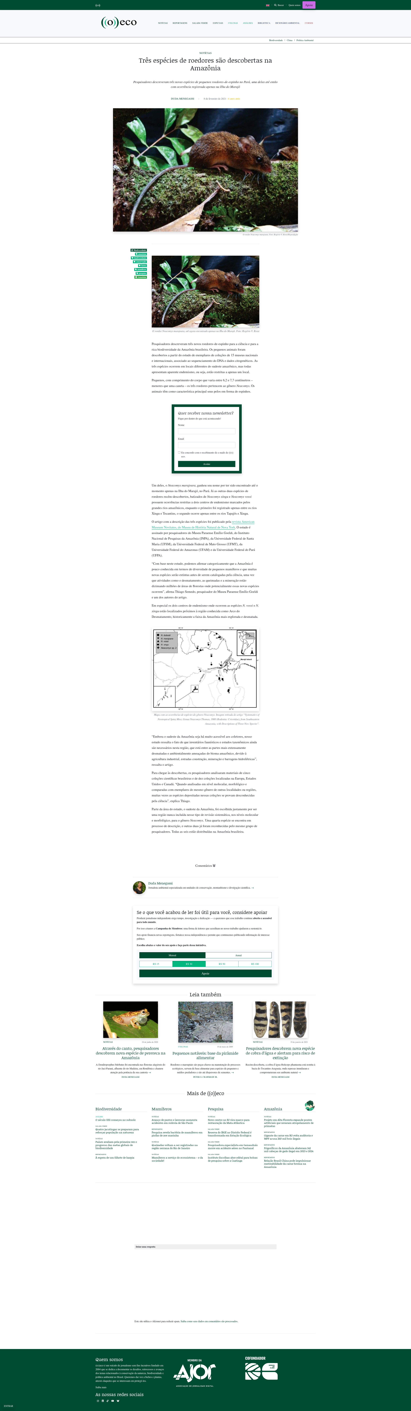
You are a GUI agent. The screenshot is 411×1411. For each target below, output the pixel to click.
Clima (289, 40)
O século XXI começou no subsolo (116, 1120)
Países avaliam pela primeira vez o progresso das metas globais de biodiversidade (116, 1145)
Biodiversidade (276, 40)
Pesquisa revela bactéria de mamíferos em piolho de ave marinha (177, 1133)
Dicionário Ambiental (287, 23)
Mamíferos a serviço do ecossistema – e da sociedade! (177, 1159)
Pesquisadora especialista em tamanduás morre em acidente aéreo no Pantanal (233, 1146)
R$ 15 (156, 964)
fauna (143, 265)
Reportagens (180, 23)
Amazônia (142, 277)
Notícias (163, 23)
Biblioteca (264, 23)
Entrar (8, 1405)
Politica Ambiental (305, 40)
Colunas (233, 23)
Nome (181, 425)
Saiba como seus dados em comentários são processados (209, 1321)
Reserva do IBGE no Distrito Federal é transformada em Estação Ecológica (229, 1133)
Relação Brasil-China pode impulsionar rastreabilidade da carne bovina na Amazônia (287, 1163)
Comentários (203, 865)
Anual (238, 955)
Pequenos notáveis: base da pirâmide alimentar (205, 1055)
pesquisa (142, 273)
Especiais (218, 23)
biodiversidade (140, 257)
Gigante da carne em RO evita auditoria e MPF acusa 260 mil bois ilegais (288, 1136)
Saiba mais (101, 1387)
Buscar (280, 5)
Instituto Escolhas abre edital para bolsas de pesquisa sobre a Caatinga (233, 1159)
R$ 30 (189, 964)
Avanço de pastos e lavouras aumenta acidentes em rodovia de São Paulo (174, 1121)
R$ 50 (222, 964)
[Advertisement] (289, 628)
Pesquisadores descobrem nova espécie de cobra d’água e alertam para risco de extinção (280, 1053)
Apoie (309, 5)
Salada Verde (200, 23)
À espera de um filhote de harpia (115, 1157)
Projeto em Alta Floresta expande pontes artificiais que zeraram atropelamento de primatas (289, 1123)
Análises (248, 23)
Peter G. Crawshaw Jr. (205, 1077)
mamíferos (141, 269)
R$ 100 (255, 964)
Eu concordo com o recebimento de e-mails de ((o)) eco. (207, 454)
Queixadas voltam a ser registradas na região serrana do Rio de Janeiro (175, 1146)
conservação (141, 261)
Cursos (309, 23)
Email (181, 438)
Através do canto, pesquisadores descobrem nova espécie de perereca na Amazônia (130, 1053)
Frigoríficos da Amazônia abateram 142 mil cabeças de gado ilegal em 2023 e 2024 (288, 1149)
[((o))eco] (120, 23)
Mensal (172, 955)
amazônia (142, 254)
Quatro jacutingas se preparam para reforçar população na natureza (117, 1130)
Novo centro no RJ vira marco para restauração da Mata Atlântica (228, 1121)
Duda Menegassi (182, 98)
